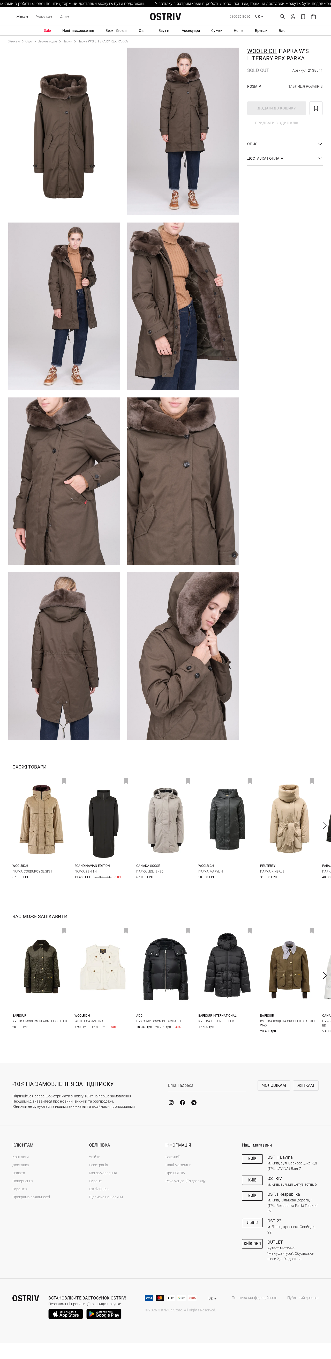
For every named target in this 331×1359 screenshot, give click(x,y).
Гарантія (19, 1189)
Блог (283, 30)
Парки (67, 41)
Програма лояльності (31, 1197)
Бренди (261, 30)
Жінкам (22, 16)
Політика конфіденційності (254, 1298)
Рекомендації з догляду (186, 1181)
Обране (95, 1181)
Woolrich (262, 51)
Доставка (20, 1165)
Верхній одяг (116, 30)
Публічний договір (303, 1298)
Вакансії (172, 1157)
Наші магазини (178, 1165)
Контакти (20, 1157)
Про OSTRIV (175, 1173)
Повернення (22, 1181)
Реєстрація (98, 1165)
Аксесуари (191, 30)
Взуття (164, 30)
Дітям (64, 16)
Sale (47, 30)
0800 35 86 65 (240, 16)
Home (239, 30)
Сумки (216, 30)
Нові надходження (78, 30)
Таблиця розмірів (305, 86)
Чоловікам (44, 16)
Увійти (94, 1157)
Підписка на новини (106, 1197)
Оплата (18, 1173)
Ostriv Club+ (99, 1189)
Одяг (143, 30)
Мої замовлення (103, 1173)
